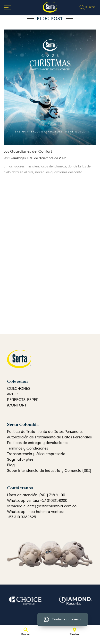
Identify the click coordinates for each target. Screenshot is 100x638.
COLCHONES (18, 388)
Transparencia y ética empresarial (37, 454)
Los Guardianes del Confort (28, 151)
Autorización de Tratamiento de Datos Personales (49, 437)
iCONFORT (16, 405)
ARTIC (12, 394)
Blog (11, 465)
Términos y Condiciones (27, 448)
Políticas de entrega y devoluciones (37, 442)
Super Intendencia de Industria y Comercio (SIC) (49, 470)
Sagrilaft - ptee (20, 459)
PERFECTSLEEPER (23, 399)
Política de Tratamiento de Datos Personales (45, 431)
